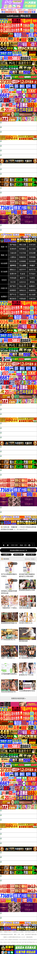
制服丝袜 (22, 257)
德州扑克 (32, 269)
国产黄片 (13, 286)
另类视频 (32, 257)
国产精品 (13, 245)
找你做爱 (32, 261)
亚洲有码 (13, 249)
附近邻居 (13, 261)
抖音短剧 (13, 278)
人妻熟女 (13, 257)
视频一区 (4, 247)
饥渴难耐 (22, 261)
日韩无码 (32, 299)
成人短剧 (32, 294)
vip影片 (6, 554)
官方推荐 (4, 272)
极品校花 (13, 299)
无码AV (4, 280)
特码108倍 (18, 554)
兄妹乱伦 (22, 294)
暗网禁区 (13, 290)
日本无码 (32, 245)
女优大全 (22, 282)
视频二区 (4, 255)
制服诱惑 (32, 290)
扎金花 (22, 274)
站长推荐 (4, 263)
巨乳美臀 (32, 253)
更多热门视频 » (30, 559)
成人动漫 (32, 249)
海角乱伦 (22, 290)
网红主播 (22, 245)
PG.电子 (31, 554)
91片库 (13, 282)
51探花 (32, 278)
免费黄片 (32, 286)
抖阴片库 (4, 288)
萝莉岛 (32, 282)
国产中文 (13, 294)
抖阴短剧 (22, 299)
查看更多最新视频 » (18, 698)
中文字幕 (22, 253)
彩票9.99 (13, 274)
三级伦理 (13, 253)
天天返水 (32, 274)
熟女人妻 (22, 286)
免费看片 (4, 296)
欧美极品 (22, 249)
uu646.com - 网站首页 (19, 16)
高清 (21, 545)
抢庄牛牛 (22, 269)
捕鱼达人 (13, 269)
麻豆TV (22, 278)
